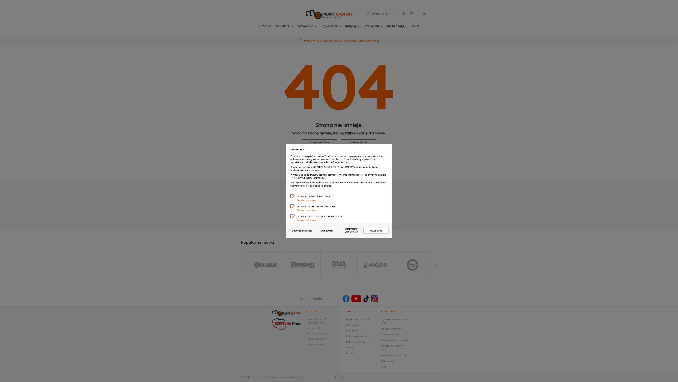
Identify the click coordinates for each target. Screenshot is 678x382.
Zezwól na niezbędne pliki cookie (314, 196)
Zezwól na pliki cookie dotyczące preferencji (319, 216)
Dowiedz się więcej (302, 230)
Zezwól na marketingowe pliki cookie (316, 206)
